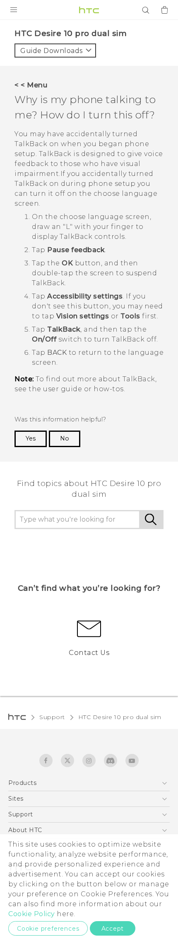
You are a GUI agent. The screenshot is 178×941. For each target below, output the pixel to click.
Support (52, 717)
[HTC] (89, 10)
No (64, 438)
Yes (31, 438)
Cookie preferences (48, 928)
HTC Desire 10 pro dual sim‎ (119, 717)
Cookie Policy (31, 914)
